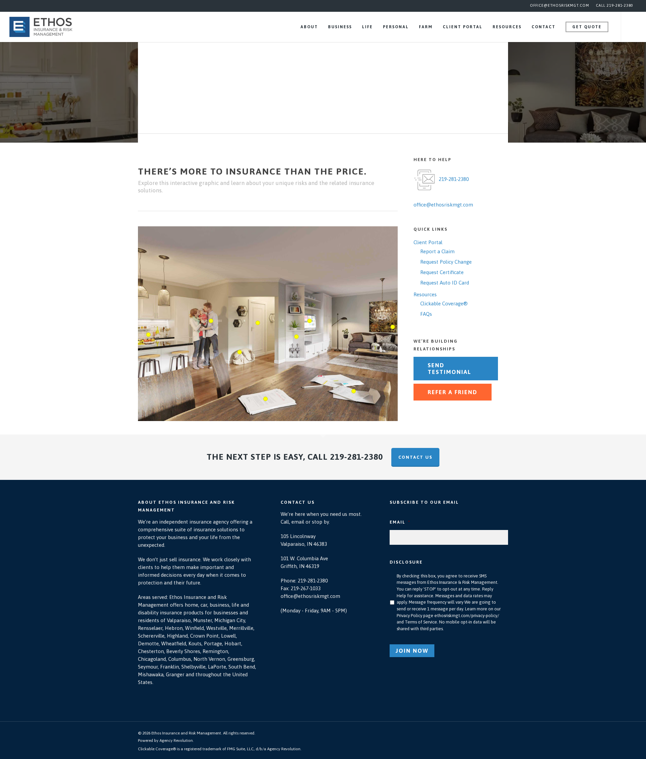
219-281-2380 (454, 179)
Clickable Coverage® (444, 303)
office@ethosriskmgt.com (559, 5)
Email (400, 522)
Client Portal (428, 242)
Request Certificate (442, 272)
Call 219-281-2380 (614, 5)
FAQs (426, 314)
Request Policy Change (446, 262)
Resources (425, 294)
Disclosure (406, 562)
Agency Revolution (176, 740)
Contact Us (415, 457)
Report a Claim (437, 251)
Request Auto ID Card (444, 283)
